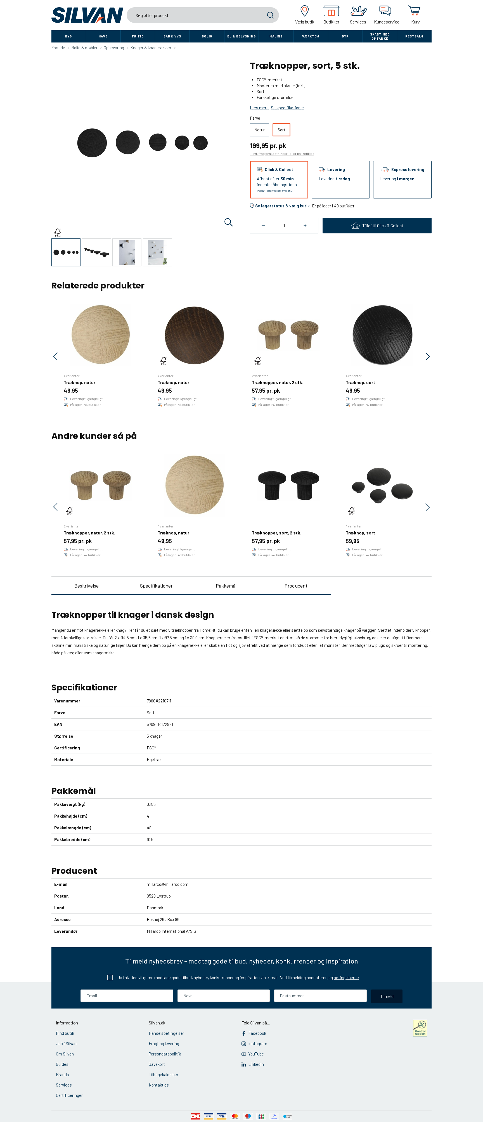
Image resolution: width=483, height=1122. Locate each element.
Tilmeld (387, 996)
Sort (281, 129)
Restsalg (414, 36)
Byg (68, 36)
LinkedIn (256, 1064)
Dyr (345, 36)
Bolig (207, 36)
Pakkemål (226, 586)
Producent (296, 586)
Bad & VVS (172, 36)
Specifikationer (156, 586)
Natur (259, 129)
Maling (276, 36)
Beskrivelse (86, 586)
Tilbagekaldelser (163, 1074)
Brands (62, 1074)
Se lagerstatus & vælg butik (282, 205)
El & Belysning (241, 36)
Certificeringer (69, 1095)
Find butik (65, 1033)
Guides (62, 1064)
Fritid (138, 36)
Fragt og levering (164, 1043)
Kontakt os (159, 1084)
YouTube (256, 1053)
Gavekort (157, 1064)
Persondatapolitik (165, 1053)
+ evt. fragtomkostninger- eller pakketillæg (282, 153)
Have (103, 36)
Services (64, 1084)
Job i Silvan (66, 1043)
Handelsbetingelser (166, 1033)
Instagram (257, 1043)
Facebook (257, 1033)
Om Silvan (65, 1053)
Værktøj (310, 36)
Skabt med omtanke (380, 36)
